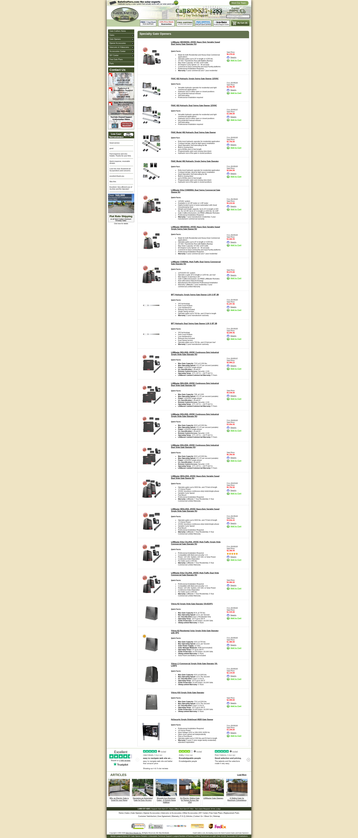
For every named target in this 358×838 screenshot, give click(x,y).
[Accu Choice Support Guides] (221, 23)
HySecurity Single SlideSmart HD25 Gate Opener (192, 719)
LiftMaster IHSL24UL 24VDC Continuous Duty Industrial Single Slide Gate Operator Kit (195, 415)
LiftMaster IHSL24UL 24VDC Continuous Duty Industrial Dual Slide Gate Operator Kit (195, 446)
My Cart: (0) (242, 23)
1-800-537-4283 (123, 82)
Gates (111, 35)
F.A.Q (182, 816)
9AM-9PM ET (123, 92)
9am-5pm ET (184, 809)
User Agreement (163, 816)
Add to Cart (235, 60)
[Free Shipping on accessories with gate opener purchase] (203, 23)
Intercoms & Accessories (171, 813)
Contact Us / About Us (203, 816)
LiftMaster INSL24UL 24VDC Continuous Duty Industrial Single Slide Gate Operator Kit (195, 353)
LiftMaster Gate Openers (213, 798)
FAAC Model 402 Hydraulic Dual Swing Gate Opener (193, 132)
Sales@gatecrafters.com (123, 84)
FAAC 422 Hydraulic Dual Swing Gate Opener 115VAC (194, 105)
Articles (189, 816)
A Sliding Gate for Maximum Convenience (236, 799)
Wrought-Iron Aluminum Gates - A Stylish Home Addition (166, 800)
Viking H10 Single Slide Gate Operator (187, 693)
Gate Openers (115, 39)
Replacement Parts (231, 813)
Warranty (175, 816)
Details (233, 57)
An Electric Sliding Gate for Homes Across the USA (190, 800)
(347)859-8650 (123, 111)
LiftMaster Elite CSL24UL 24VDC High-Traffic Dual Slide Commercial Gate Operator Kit (195, 574)
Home (121, 813)
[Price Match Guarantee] (167, 23)
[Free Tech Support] (148, 23)
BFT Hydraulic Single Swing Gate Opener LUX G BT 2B (195, 295)
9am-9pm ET (163, 809)
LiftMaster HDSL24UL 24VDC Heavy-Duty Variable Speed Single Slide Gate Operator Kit (195, 510)
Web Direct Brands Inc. (134, 833)
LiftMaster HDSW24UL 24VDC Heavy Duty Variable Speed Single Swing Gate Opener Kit (195, 228)
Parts (111, 63)
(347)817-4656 (123, 96)
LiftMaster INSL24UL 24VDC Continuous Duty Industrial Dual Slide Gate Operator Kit (195, 384)
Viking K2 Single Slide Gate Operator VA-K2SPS (192, 604)
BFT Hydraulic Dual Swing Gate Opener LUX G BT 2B (194, 323)
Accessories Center (117, 51)
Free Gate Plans (116, 59)
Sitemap (216, 816)
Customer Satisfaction (147, 816)
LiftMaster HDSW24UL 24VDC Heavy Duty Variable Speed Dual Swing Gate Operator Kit (195, 43)
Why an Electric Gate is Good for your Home (119, 799)
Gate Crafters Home (117, 31)
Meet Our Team (239, 3)
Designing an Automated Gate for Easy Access (143, 799)
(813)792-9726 (123, 80)
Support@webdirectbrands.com (123, 99)
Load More (241, 775)
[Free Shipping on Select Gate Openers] (185, 23)
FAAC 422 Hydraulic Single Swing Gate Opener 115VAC (195, 79)
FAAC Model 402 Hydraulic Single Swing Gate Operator (195, 161)
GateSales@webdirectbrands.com (122, 113)
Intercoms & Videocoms (119, 47)
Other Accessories (190, 813)
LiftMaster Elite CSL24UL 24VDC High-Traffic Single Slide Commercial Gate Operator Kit (196, 543)
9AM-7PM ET (119, 76)
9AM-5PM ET (121, 78)
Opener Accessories (117, 43)
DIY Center (113, 55)
